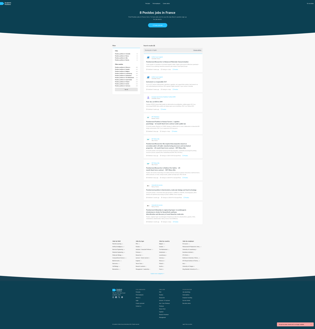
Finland (161, 263)
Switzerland (163, 252)
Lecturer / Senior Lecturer (143, 258)
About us (138, 297)
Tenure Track (139, 263)
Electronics (116, 263)
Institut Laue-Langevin (157, 57)
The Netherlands (164, 249)
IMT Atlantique (155, 117)
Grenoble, (154, 58)
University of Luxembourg (190, 249)
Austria (161, 266)
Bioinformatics (117, 260)
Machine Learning (117, 244)
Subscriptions (186, 295)
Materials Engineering (118, 252)
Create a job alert (158, 25)
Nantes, (154, 118)
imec (184, 263)
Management (162, 317)
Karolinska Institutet (188, 252)
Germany (162, 258)
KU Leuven (186, 244)
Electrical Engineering (118, 249)
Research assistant (141, 266)
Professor (139, 252)
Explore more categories (157, 273)
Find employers (156, 3)
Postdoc (176, 69)
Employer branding (187, 297)
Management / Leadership (143, 269)
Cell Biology (116, 266)
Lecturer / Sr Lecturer (164, 300)
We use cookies (188, 324)
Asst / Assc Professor (164, 303)
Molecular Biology (117, 255)
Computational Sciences (119, 258)
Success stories (186, 300)
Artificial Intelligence (118, 246)
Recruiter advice (187, 303)
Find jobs (147, 3)
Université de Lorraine (157, 185)
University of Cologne (189, 266)
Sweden (162, 246)
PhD (138, 244)
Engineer (138, 260)
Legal (184, 324)
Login (137, 300)
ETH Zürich (186, 255)
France (158, 58)
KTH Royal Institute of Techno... (191, 260)
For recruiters (310, 3)
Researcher (139, 255)
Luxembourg (163, 255)
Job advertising (186, 292)
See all (126, 89)
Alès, (153, 140)
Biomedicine (116, 269)
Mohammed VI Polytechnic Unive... (192, 246)
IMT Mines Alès (155, 139)
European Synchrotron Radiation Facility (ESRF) (164, 97)
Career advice (166, 3)
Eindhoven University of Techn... (191, 258)
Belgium (162, 244)
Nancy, (153, 187)
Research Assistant (164, 314)
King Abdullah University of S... (191, 269)
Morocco (162, 260)
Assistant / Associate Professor (144, 249)
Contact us (138, 306)
